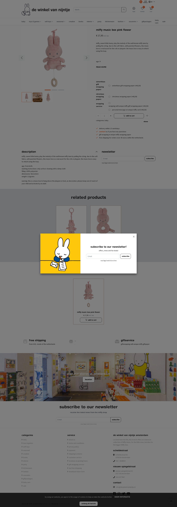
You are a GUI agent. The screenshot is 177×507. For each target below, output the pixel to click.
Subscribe (125, 256)
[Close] (134, 237)
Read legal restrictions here (109, 260)
